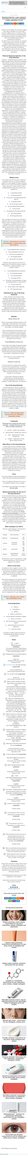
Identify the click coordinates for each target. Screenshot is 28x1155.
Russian (2, 1154)
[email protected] (10, 665)
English (3, 11)
